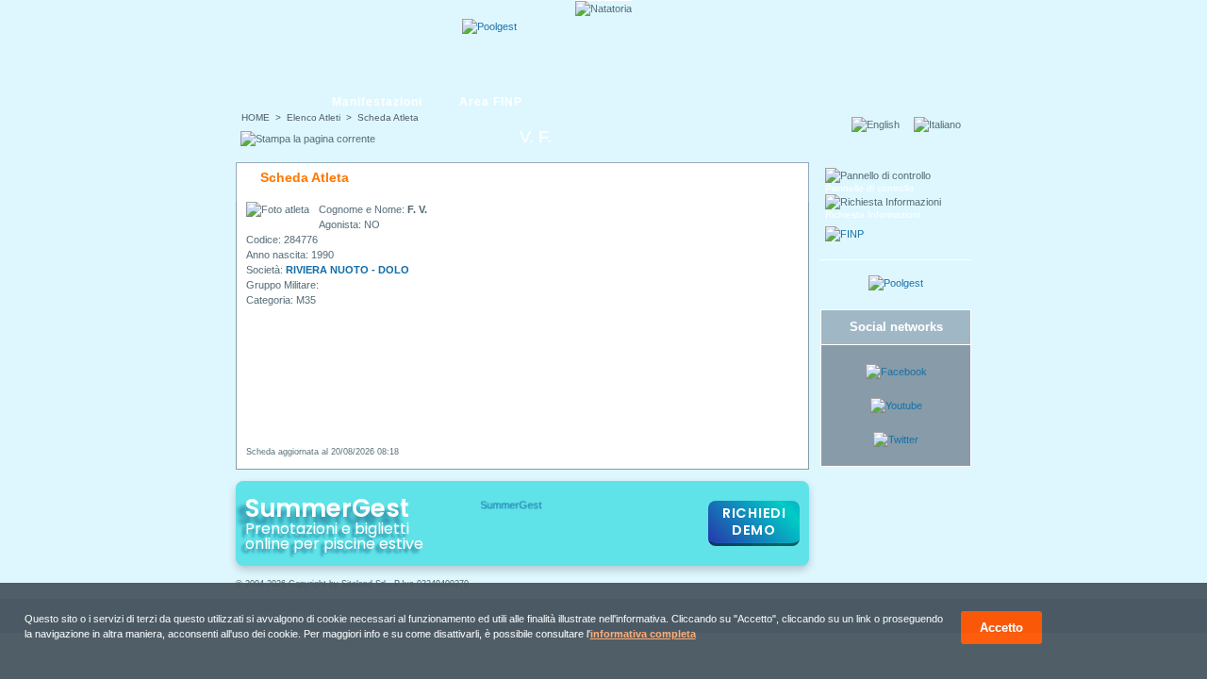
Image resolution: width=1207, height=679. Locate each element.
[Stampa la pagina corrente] (307, 138)
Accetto (1001, 628)
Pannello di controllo (869, 188)
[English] (881, 124)
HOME (255, 117)
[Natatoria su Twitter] (896, 439)
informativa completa (643, 633)
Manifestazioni (377, 101)
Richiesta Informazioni (872, 214)
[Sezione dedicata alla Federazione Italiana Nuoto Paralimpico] (844, 234)
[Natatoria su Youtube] (896, 405)
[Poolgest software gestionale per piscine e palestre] (895, 283)
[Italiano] (943, 124)
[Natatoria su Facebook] (896, 371)
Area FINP (490, 101)
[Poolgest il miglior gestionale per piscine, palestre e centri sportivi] (489, 26)
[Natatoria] (308, 44)
